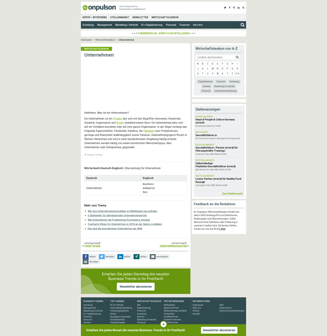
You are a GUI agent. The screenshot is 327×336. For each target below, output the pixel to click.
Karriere (198, 25)
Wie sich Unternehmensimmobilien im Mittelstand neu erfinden (122, 211)
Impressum (198, 305)
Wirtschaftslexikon (165, 17)
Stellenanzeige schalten (175, 311)
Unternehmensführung (225, 91)
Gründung (88, 25)
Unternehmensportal (173, 245)
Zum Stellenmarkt (232, 193)
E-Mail (222, 229)
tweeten (110, 256)
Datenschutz (225, 308)
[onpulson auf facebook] (229, 7)
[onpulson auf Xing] (234, 7)
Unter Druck (92, 245)
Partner (196, 311)
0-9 (237, 73)
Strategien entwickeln (120, 317)
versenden (162, 256)
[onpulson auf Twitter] (225, 7)
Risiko (120, 122)
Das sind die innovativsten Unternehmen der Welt (115, 228)
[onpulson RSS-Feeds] (243, 7)
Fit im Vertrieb (116, 305)
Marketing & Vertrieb (224, 86)
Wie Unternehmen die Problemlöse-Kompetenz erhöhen (119, 219)
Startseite (86, 39)
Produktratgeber (117, 322)
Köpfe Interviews (95, 17)
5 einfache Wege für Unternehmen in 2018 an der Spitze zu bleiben (125, 224)
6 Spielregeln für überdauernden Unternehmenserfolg (117, 215)
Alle (139, 305)
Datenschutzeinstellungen (232, 311)
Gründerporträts (117, 319)
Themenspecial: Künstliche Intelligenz (164, 33)
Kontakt (196, 314)
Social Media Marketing (121, 308)
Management (104, 25)
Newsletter (140, 17)
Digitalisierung (205, 81)
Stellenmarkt (119, 17)
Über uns (197, 308)
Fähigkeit (148, 130)
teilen (92, 256)
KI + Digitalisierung (151, 25)
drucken (93, 261)
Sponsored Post (171, 308)
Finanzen (185, 25)
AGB (221, 305)
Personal (171, 25)
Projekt (117, 118)
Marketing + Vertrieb (126, 25)
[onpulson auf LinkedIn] (239, 7)
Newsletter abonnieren (136, 286)
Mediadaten (169, 305)
